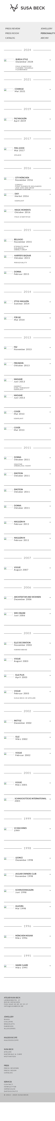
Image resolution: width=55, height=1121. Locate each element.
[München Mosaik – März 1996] (27, 941)
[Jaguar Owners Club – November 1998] (27, 879)
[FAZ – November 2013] (27, 352)
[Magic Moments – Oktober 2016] (27, 215)
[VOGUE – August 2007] (27, 573)
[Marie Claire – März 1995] (27, 970)
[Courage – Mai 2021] (27, 94)
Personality (48, 33)
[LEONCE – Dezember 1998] (27, 863)
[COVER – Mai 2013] (27, 417)
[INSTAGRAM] (39, 1098)
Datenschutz (11, 1091)
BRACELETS (9, 1024)
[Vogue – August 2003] (27, 664)
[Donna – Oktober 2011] (27, 462)
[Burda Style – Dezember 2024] (27, 65)
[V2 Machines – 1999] (27, 833)
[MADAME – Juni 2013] (27, 384)
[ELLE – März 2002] (27, 742)
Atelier (7, 1052)
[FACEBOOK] (33, 1098)
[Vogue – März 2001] (27, 788)
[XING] (42, 1098)
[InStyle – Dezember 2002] (27, 726)
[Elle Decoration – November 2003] (27, 648)
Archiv (45, 38)
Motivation (10, 1056)
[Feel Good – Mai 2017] (27, 153)
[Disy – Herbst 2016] (27, 199)
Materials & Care (13, 1054)
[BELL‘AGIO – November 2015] (27, 245)
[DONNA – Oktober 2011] (27, 511)
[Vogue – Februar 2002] (27, 758)
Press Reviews (11, 1068)
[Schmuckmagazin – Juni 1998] (27, 895)
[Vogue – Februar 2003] (27, 696)
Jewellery (46, 29)
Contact (8, 1084)
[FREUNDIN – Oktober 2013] (27, 368)
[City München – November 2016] (27, 183)
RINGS (7, 1019)
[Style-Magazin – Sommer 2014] (27, 307)
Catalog (8, 1073)
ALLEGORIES (10, 1028)
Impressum (9, 1089)
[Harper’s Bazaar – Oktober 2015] (27, 261)
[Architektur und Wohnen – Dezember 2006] (27, 602)
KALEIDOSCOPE (11, 1040)
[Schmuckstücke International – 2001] (27, 804)
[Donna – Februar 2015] (27, 277)
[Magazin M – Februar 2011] (27, 527)
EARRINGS (9, 1026)
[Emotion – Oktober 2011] (27, 479)
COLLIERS (8, 1021)
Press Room (10, 1070)
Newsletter (10, 1087)
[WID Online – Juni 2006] (27, 618)
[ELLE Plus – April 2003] (27, 680)
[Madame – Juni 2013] (27, 401)
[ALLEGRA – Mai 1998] (27, 911)
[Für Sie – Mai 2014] (27, 323)
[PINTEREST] (36, 1098)
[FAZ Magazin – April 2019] (27, 124)
